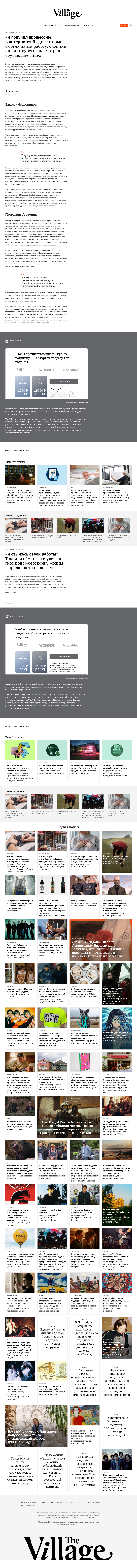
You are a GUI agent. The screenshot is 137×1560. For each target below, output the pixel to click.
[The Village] (68, 14)
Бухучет (41, 898)
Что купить (74, 898)
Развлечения (70, 25)
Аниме (105, 1030)
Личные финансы (108, 487)
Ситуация (42, 1030)
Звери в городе (75, 1030)
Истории (9, 763)
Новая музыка (107, 986)
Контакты (75, 1502)
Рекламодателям (28, 1505)
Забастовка (42, 1074)
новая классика (12, 942)
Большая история (78, 939)
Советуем (74, 986)
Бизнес (60, 25)
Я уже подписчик (16, 341)
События (74, 1428)
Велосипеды (75, 1163)
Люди (53, 25)
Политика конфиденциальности (34, 1502)
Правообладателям (59, 1502)
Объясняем (106, 853)
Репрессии (10, 1207)
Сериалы (9, 898)
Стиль (84, 25)
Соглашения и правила (92, 1502)
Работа (11, 32)
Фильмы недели (44, 986)
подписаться (64, 381)
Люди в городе (11, 487)
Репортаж (10, 853)
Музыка (9, 1030)
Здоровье (74, 853)
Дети (90, 25)
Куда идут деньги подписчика (76, 402)
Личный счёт (43, 487)
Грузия (41, 1163)
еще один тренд (108, 1207)
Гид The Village (44, 853)
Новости (52, 1326)
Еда (78, 25)
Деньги (9, 1251)
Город (47, 25)
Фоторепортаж (45, 1119)
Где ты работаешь (76, 763)
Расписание (42, 1207)
